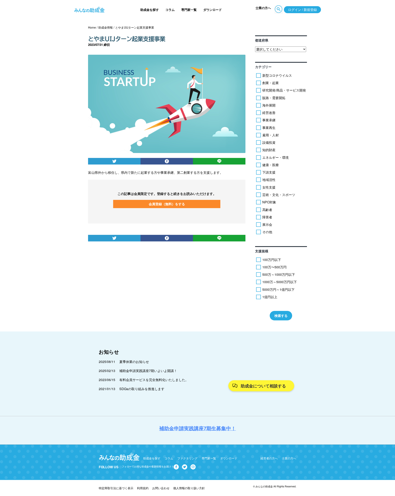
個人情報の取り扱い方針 (189, 488)
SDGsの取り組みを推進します (141, 388)
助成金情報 (105, 27)
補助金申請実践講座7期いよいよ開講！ (148, 370)
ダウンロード (212, 9)
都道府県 (261, 40)
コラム (170, 9)
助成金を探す (149, 9)
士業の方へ (263, 8)
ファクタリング (187, 458)
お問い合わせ (161, 488)
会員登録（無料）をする (167, 204)
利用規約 (143, 488)
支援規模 (261, 251)
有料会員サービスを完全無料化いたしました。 (153, 379)
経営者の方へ (269, 458)
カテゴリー (263, 66)
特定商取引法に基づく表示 (116, 488)
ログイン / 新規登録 (302, 9)
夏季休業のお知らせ (134, 361)
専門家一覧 (189, 9)
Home (92, 27)
